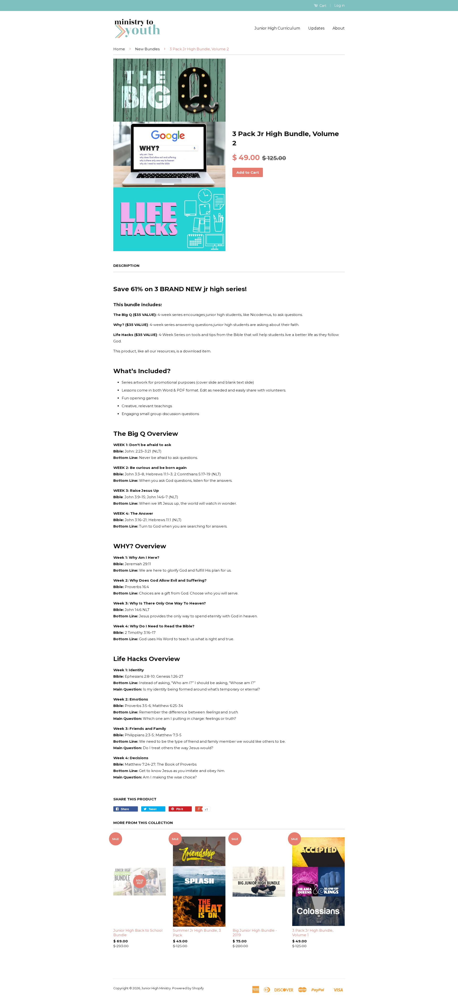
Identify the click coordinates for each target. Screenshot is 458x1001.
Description (126, 265)
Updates (316, 28)
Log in (339, 5)
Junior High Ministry (156, 988)
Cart (322, 6)
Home (119, 49)
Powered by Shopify (188, 988)
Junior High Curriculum (277, 28)
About (339, 28)
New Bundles (147, 49)
